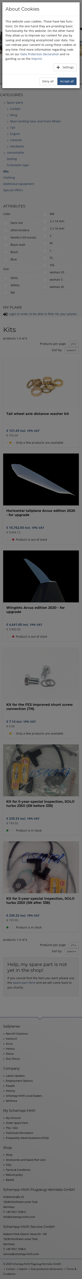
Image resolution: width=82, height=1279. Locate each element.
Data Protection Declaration (39, 54)
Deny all (48, 81)
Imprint (36, 59)
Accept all (67, 81)
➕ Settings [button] (65, 67)
